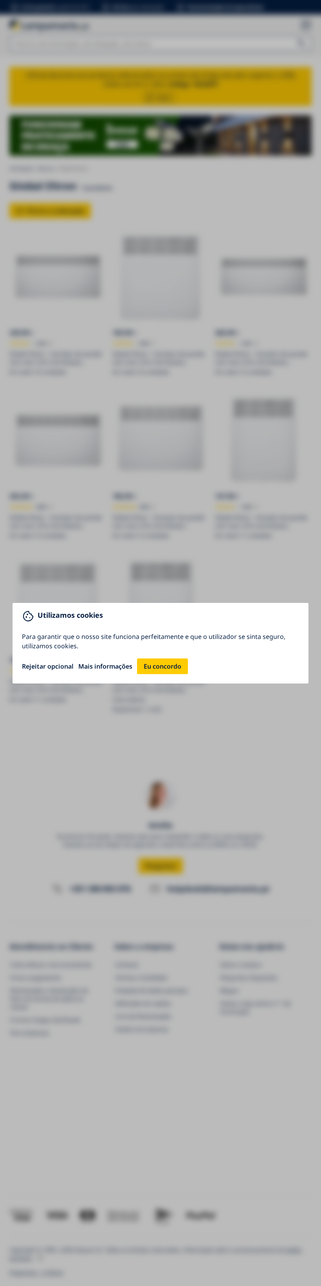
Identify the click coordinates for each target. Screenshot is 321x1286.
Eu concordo (162, 666)
